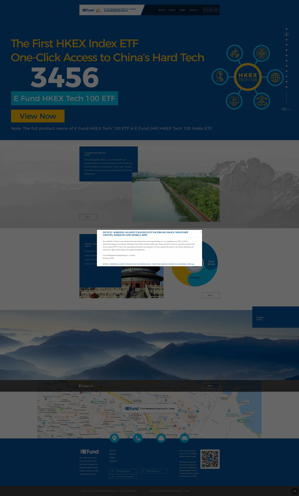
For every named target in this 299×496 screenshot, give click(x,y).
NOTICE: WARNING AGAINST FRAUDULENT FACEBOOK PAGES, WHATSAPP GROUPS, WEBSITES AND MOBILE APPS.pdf (148, 264)
